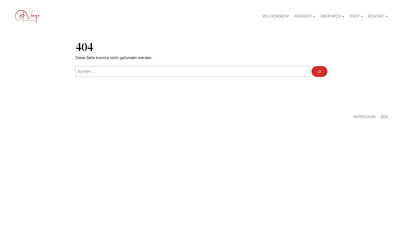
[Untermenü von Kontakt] (387, 16)
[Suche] (319, 71)
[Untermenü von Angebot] (314, 16)
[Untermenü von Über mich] (343, 16)
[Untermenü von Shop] (362, 16)
